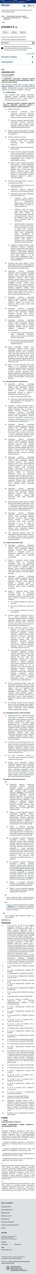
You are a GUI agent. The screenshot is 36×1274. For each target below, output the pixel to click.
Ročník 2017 (26, 17)
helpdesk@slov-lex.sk (6, 1249)
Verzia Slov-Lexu (5, 1218)
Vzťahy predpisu (7, 62)
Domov (3, 16)
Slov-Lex (22, 2)
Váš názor (27, 10)
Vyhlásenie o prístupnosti (7, 1222)
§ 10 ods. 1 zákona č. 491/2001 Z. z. (19, 999)
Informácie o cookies (6, 1215)
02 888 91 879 (4, 1244)
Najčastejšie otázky (6, 1206)
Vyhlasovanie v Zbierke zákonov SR (10, 1225)
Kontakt (3, 1228)
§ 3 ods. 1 (23, 883)
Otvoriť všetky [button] (31, 53)
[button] (23, 32)
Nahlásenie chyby (5, 1212)
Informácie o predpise (9, 57)
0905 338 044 (18, 1244)
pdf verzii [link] (13, 50)
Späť (3, 22)
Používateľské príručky (7, 1209)
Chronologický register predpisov (12, 17)
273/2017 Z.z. (7, 19)
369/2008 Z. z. (21, 793)
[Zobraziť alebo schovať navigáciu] (24, 5)
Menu (29, 5)
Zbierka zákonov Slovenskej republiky (16, 16)
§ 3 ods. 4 (16, 890)
